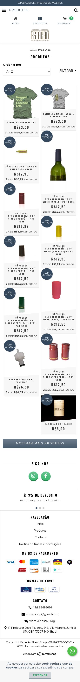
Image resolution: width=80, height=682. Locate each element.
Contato (40, 537)
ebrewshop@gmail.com (42, 614)
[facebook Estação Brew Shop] (46, 476)
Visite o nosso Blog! (42, 621)
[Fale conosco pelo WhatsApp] (72, 651)
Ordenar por (12, 64)
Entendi (40, 675)
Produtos (40, 530)
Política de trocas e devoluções (40, 544)
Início (33, 49)
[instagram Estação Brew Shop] (33, 476)
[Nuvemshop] (40, 654)
